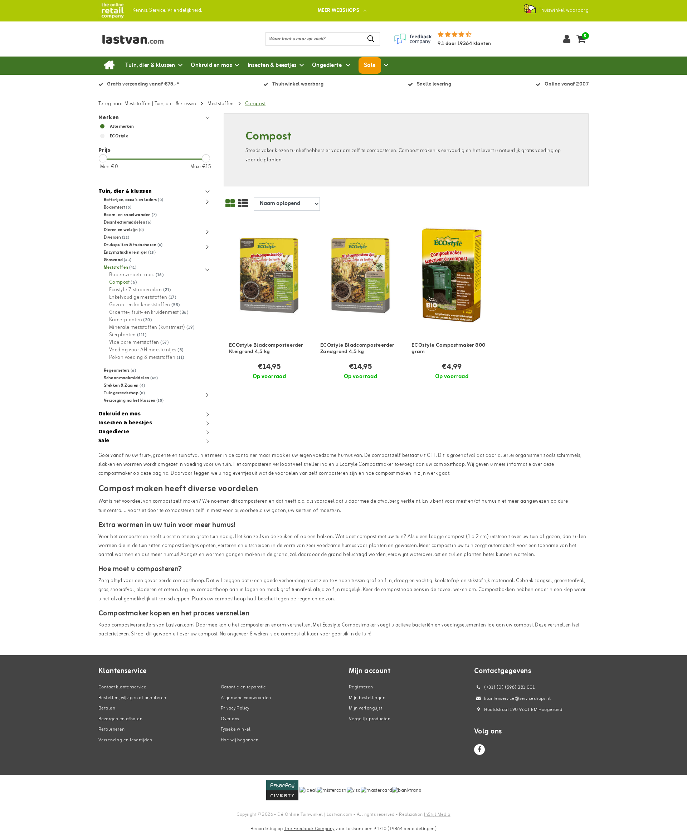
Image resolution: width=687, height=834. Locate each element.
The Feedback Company (309, 829)
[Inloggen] (566, 39)
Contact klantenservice (122, 687)
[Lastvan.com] (112, 10)
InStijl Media (437, 814)
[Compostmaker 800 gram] (451, 276)
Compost (255, 104)
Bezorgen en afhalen (120, 719)
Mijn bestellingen (367, 698)
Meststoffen (221, 104)
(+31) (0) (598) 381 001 (509, 687)
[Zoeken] (371, 38)
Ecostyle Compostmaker (367, 464)
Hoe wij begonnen (240, 740)
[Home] (109, 65)
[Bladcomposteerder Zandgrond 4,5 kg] (360, 276)
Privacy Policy (235, 708)
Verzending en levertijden (125, 740)
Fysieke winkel (236, 729)
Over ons (230, 719)
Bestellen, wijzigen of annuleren (132, 698)
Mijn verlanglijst (365, 708)
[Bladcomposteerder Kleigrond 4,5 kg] (269, 276)
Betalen (106, 708)
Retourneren (111, 729)
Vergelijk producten (369, 719)
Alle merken (122, 126)
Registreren (361, 687)
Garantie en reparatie (243, 687)
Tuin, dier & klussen (175, 104)
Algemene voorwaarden (246, 698)
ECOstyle (119, 136)
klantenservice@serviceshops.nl (517, 698)
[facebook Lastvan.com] (479, 749)
